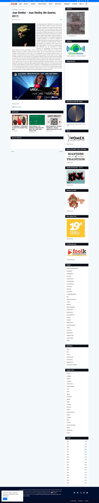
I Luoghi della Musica (71, 294)
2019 (77, 464)
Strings (68, 327)
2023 (77, 475)
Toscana (69, 422)
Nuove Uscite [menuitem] (58, 3)
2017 (77, 459)
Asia (68, 352)
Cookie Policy (73, 500)
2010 (77, 441)
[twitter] (85, 1)
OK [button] (5, 498)
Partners (44, 1)
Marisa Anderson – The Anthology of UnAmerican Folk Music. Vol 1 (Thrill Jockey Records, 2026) (36, 128)
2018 (77, 462)
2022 (77, 472)
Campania (69, 381)
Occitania (69, 404)
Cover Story (69, 286)
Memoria (69, 304)
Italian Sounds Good (71, 299)
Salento (68, 414)
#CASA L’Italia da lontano (72, 268)
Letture (68, 302)
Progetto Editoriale (14, 1)
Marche (68, 399)
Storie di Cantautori (71, 325)
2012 (77, 446)
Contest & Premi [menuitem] (42, 3)
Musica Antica (70, 309)
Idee (68, 296)
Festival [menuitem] (26, 3)
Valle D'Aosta (69, 430)
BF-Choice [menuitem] (74, 3)
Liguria (68, 394)
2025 (77, 480)
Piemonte (69, 407)
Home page (14, 9)
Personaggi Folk (70, 314)
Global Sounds (70, 357)
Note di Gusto (70, 312)
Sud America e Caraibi (71, 364)
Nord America (21, 9)
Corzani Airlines (70, 283)
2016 (77, 457)
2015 (77, 454)
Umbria (68, 427)
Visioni (68, 340)
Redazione (21, 1)
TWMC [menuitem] (80, 3)
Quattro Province (70, 412)
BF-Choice (69, 276)
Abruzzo (68, 373)
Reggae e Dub (70, 322)
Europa (68, 354)
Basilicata (69, 376)
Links (48, 1)
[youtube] (87, 1)
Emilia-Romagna (70, 386)
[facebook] (77, 1)
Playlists (68, 317)
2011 (77, 444)
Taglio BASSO (70, 332)
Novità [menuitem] (50, 3)
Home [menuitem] (20, 3)
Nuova (12, 151)
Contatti (39, 1)
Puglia (68, 409)
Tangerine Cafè (70, 335)
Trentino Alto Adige (71, 425)
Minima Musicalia (71, 307)
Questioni (69, 320)
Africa (68, 349)
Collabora (34, 1)
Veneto (68, 432)
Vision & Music (70, 338)
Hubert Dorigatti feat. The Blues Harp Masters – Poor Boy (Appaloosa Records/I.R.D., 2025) (54, 128)
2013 (77, 449)
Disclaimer (80, 500)
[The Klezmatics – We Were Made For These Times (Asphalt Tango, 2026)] (20, 120)
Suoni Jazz (69, 330)
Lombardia (69, 396)
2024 (77, 477)
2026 (77, 482)
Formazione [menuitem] (67, 3)
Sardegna (69, 417)
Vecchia (61, 151)
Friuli (68, 389)
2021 (77, 469)
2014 (77, 451)
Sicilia (68, 420)
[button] (83, 4)
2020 (77, 467)
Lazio (68, 391)
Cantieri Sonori (70, 278)
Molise (68, 402)
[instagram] (81, 1)
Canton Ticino (70, 383)
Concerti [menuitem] (33, 3)
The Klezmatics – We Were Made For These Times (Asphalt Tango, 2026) (20, 128)
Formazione (69, 291)
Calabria (68, 378)
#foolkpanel (69, 271)
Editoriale (69, 289)
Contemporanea (70, 281)
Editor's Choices (28, 1)
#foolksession (70, 273)
